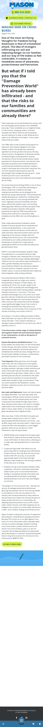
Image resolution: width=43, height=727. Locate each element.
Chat (33, 723)
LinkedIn (26, 717)
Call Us (3, 723)
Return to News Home (12, 544)
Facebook (16, 717)
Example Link (39, 723)
